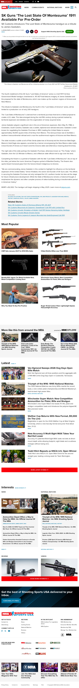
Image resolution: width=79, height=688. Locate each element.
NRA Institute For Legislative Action (49, 623)
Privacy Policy (4, 685)
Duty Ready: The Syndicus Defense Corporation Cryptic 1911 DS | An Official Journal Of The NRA (48, 347)
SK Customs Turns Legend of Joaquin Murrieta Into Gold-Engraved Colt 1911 (36, 215)
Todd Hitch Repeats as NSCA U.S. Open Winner (52, 451)
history (10, 198)
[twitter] (32, 30)
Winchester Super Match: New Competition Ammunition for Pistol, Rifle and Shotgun (50, 400)
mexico (66, 196)
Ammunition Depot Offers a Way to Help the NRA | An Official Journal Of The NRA (19, 519)
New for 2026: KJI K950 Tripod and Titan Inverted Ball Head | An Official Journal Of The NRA (18, 528)
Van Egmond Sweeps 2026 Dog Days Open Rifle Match (50, 369)
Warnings (35, 685)
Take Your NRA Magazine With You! (9, 675)
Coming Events (38, 7)
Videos (43, 556)
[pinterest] (36, 30)
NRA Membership (66, 622)
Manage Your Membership (68, 630)
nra (43, 523)
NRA (25, 523)
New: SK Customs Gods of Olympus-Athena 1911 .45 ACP (29, 205)
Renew (21, 2)
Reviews (4, 556)
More (13, 364)
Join (16, 2)
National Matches (54, 7)
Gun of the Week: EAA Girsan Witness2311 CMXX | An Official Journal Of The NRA (69, 346)
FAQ (42, 685)
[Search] (75, 7)
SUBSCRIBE (11, 601)
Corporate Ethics (25, 685)
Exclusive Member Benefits (69, 625)
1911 (41, 196)
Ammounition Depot (9, 523)
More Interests (20, 488)
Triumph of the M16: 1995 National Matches (50, 383)
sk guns (10, 196)
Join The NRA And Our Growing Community (28, 676)
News (26, 7)
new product (47, 196)
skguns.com (65, 187)
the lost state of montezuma (30, 196)
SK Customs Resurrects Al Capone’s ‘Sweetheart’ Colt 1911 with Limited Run (36, 207)
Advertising (4, 625)
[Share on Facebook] (27, 30)
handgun (16, 198)
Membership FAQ (66, 627)
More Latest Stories (47, 470)
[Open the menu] (72, 7)
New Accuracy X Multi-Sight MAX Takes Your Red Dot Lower (51, 435)
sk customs (17, 196)
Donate (26, 2)
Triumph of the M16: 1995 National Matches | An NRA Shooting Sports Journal (9, 346)
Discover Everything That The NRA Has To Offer (49, 676)
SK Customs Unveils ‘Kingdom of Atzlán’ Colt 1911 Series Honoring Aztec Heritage (39, 210)
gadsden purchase (58, 196)
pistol (22, 198)
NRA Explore (45, 626)
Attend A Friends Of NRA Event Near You (69, 675)
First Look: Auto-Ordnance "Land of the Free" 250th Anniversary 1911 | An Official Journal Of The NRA (29, 348)
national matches (51, 523)
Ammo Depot (19, 523)
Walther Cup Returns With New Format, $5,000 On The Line (52, 417)
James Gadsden (33, 198)
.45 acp (26, 198)
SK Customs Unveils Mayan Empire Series (24, 212)
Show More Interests (47, 579)
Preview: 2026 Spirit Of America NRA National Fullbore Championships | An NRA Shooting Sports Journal (58, 542)
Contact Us (4, 622)
